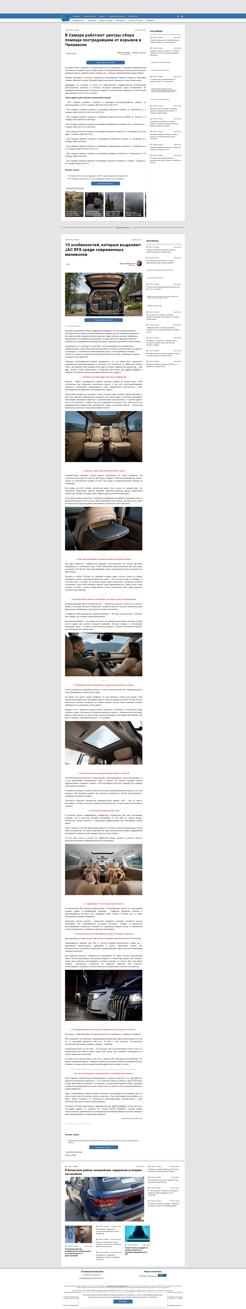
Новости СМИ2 (70, 191)
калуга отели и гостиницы (74, 1152)
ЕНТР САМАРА (119, 1106)
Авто (68, 264)
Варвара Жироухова (127, 263)
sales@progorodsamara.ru (91, 1278)
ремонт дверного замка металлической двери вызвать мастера (163, 89)
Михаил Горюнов (123, 53)
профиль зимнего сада (154, 305)
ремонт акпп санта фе (158, 62)
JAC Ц (110, 1106)
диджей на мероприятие (155, 270)
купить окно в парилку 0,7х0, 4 (160, 99)
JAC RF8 (134, 1078)
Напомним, (69, 85)
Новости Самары (74, 30)
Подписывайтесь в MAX (106, 62)
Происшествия (71, 53)
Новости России (154, 258)
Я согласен (123, 1301)
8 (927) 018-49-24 (92, 1275)
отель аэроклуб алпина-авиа (75, 188)
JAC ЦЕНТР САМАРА (130, 370)
